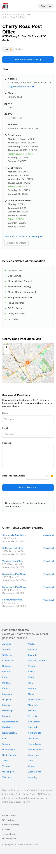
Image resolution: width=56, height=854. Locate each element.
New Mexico (8, 727)
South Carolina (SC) (15, 14)
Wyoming (32, 777)
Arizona (6, 649)
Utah (30, 760)
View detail (48, 535)
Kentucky (32, 688)
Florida (31, 666)
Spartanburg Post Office (14, 574)
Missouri (32, 710)
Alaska (31, 644)
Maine (31, 694)
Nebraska (32, 716)
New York (32, 727)
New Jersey (34, 721)
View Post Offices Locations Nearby (22, 236)
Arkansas (32, 649)
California (7, 655)
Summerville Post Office (14, 535)
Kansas (6, 688)
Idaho (5, 677)
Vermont (6, 766)
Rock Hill (29, 14)
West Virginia (34, 771)
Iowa (30, 683)
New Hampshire (10, 721)
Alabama (6, 644)
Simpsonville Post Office (14, 587)
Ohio (4, 738)
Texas (5, 760)
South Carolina (35, 749)
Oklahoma (33, 738)
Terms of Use (8, 834)
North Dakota (34, 733)
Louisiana (7, 694)
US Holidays (8, 820)
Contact (6, 829)
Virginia (31, 766)
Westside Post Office (12, 561)
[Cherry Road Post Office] (27, 362)
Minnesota (33, 705)
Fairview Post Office (12, 599)
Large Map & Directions (20, 86)
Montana (6, 716)
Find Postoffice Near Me (27, 59)
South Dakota (9, 755)
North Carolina (9, 733)
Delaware (7, 666)
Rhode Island (8, 749)
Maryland (7, 699)
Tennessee (33, 755)
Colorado (32, 655)
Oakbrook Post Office (12, 548)
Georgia (6, 671)
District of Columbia (37, 660)
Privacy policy (9, 838)
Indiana (6, 683)
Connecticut (8, 660)
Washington (8, 771)
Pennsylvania (34, 744)
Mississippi (7, 710)
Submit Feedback (28, 487)
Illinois (31, 677)
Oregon (6, 744)
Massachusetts (35, 699)
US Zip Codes (9, 815)
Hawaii (31, 671)
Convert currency (10, 824)
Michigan (6, 705)
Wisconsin (7, 777)
